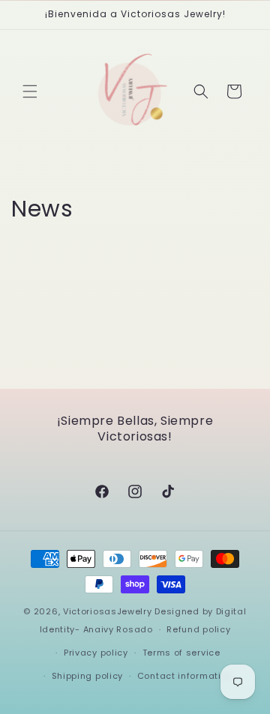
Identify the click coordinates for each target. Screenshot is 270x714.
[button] (30, 91)
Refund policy (198, 629)
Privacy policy (96, 653)
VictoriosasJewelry (107, 611)
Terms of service (181, 653)
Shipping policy (88, 676)
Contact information (184, 676)
